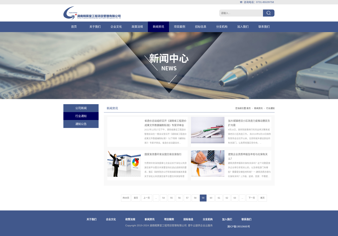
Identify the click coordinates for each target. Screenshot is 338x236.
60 (211, 198)
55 (171, 198)
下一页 (252, 198)
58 (195, 198)
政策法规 (137, 26)
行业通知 (81, 116)
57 (187, 198)
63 (235, 198)
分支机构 (221, 26)
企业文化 (116, 26)
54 (163, 198)
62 (227, 198)
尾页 (262, 198)
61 (219, 198)
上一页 (146, 198)
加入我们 (243, 26)
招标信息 (200, 26)
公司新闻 (81, 108)
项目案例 (179, 26)
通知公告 (81, 123)
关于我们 (95, 26)
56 (179, 198)
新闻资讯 (158, 26)
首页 (74, 26)
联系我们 (264, 26)
